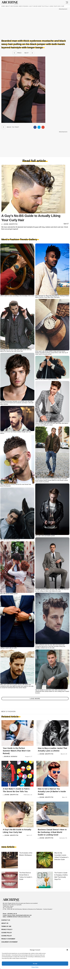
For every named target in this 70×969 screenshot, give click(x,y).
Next (27, 53)
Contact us (5, 920)
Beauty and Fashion (12, 6)
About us (4, 923)
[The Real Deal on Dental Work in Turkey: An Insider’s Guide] (9, 880)
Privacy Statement (8, 939)
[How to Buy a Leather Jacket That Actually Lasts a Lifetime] (52, 733)
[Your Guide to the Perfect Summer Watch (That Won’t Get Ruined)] (17, 733)
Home (3, 6)
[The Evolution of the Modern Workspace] (9, 860)
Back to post (12, 127)
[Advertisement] (16, 23)
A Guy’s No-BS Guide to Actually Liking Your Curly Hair (46, 6)
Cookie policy (6, 932)
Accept (35, 963)
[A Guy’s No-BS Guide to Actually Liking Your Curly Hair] (17, 814)
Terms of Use (6, 926)
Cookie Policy (6, 935)
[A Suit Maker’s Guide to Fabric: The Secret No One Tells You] (17, 774)
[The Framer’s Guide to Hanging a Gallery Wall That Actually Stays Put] (44, 880)
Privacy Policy (35, 967)
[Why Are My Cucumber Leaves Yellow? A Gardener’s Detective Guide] (44, 860)
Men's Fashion (23, 6)
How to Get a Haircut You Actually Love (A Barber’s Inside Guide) (52, 791)
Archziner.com (11, 2)
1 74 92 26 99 (8, 907)
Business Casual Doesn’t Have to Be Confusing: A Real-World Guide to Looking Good (52, 832)
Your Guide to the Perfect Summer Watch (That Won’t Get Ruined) (16, 750)
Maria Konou (10, 756)
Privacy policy (6, 929)
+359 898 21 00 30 (12, 913)
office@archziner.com (24, 916)
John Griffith (11, 224)
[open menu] (67, 2)
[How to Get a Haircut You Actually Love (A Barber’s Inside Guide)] (52, 774)
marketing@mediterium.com (24, 915)
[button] (67, 950)
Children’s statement (9, 942)
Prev (19, 53)
